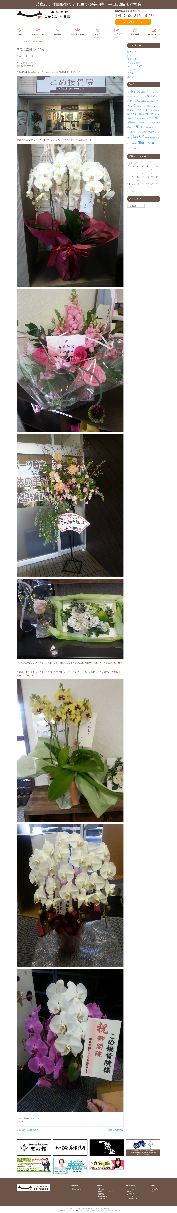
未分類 (130, 76)
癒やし (134, 123)
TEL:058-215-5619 (134, 15)
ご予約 (152, 1186)
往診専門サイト (132, 1198)
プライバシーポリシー (97, 1210)
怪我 (141, 109)
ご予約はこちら (133, 22)
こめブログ (130, 1194)
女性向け (141, 106)
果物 (135, 114)
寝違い (155, 106)
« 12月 (130, 191)
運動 (153, 131)
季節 (148, 106)
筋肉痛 (131, 127)
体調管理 (144, 101)
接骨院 (156, 110)
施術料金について (78, 1189)
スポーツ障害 (102, 1198)
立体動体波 (143, 123)
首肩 (136, 148)
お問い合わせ (155, 1189)
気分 (154, 114)
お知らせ (131, 69)
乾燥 (151, 96)
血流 (134, 131)
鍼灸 (148, 137)
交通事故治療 (102, 1196)
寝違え (131, 110)
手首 (149, 110)
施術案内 (100, 1186)
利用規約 (108, 1210)
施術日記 (35, 1118)
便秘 (152, 101)
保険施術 (101, 1189)
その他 (130, 73)
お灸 (133, 92)
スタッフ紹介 (131, 1189)
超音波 (144, 131)
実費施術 (101, 1194)
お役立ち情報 (133, 62)
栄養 (141, 114)
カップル (134, 97)
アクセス (130, 1196)
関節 (155, 138)
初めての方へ (75, 1186)
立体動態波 (154, 122)
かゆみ (144, 92)
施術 (130, 114)
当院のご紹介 (130, 1186)
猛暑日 (145, 118)
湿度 (137, 118)
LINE (152, 1191)
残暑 (147, 114)
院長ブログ (132, 55)
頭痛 (144, 143)
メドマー (142, 97)
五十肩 (134, 101)
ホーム (56, 1186)
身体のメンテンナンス (105, 1191)
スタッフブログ (134, 66)
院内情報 (131, 52)
